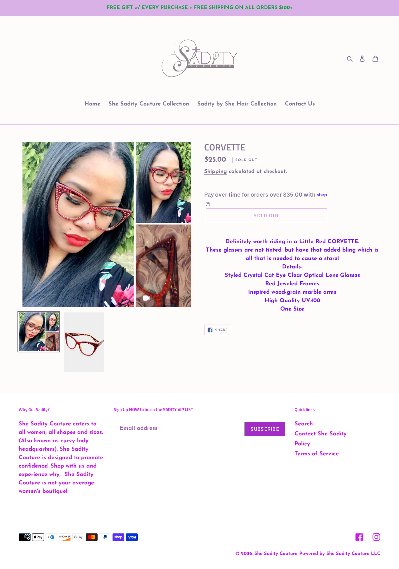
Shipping (215, 171)
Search (304, 424)
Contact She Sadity (321, 434)
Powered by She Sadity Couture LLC (339, 554)
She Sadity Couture (275, 554)
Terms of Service (317, 454)
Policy (302, 444)
